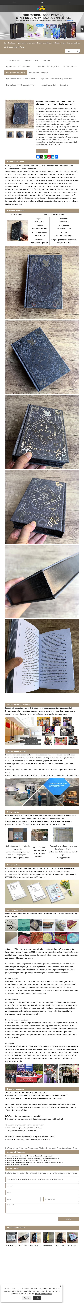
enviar (68, 1219)
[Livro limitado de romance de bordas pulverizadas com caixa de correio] (36, 1237)
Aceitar (37, 1298)
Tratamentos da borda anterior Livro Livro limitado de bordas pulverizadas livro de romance (48, 1245)
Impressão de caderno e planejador (41, 1156)
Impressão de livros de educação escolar (50, 1162)
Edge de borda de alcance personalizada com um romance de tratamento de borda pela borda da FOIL (61, 1246)
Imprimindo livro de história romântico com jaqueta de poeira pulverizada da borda (12, 1245)
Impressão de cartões (12, 1164)
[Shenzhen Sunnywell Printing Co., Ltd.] (42, 8)
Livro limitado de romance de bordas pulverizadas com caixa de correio (36, 1245)
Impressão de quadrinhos (13, 1160)
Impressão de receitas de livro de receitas (37, 1160)
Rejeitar (26, 1298)
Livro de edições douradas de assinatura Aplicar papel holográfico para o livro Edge (24, 1245)
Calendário (24, 1164)
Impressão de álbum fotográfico (15, 1158)
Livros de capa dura (11, 1156)
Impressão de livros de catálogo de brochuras (20, 1162)
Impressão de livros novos (26, 43)
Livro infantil (24, 1156)
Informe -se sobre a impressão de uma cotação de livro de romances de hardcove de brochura (73, 1245)
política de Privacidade (43, 1294)
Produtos (11, 43)
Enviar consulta (42, 151)
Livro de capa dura (34, 1158)
